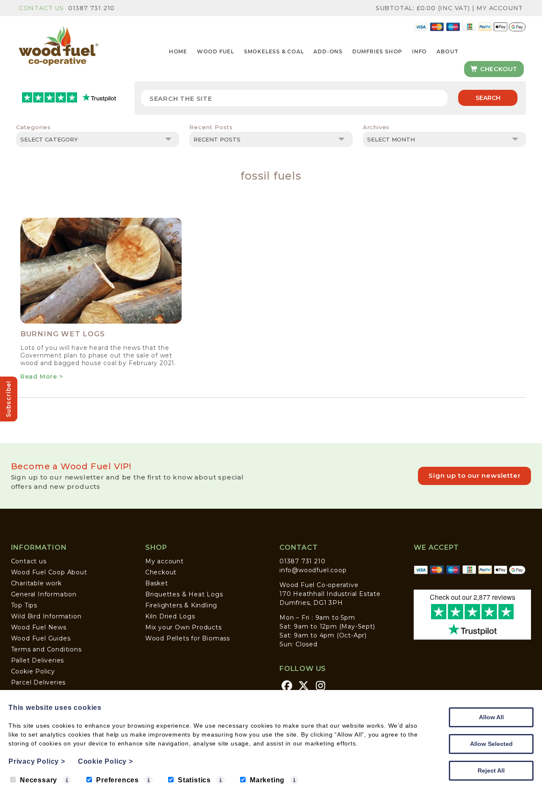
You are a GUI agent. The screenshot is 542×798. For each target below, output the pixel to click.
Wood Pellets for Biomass (187, 638)
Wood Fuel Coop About (49, 572)
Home (178, 51)
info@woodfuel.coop (312, 570)
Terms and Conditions (46, 649)
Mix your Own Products (183, 627)
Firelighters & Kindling (181, 605)
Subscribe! (8, 399)
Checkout (497, 69)
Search (488, 98)
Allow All (491, 717)
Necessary (38, 780)
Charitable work (36, 583)
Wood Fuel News (38, 627)
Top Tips (24, 605)
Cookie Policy (33, 671)
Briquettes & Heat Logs (184, 594)
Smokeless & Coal (274, 51)
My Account (499, 8)
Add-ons (328, 51)
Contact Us (41, 8)
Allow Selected (491, 743)
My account (164, 561)
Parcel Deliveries (38, 682)
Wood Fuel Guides (41, 638)
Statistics (194, 780)
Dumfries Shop (377, 51)
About (448, 51)
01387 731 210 (91, 8)
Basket (156, 583)
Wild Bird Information (46, 616)
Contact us (29, 561)
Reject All (491, 770)
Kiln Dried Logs (170, 616)
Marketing (267, 780)
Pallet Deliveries (37, 660)
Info (419, 51)
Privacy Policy (36, 761)
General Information (44, 594)
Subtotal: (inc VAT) (423, 8)
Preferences (117, 780)
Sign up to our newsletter (474, 475)
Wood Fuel (215, 51)
